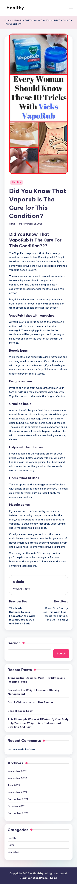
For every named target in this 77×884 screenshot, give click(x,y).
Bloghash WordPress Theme (38, 878)
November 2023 (17, 778)
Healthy (15, 7)
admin (18, 581)
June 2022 (14, 785)
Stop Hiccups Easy (20, 711)
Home (11, 845)
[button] (21, 588)
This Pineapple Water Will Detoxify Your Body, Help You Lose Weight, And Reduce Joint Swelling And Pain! (38, 723)
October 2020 (16, 806)
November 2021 (17, 792)
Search (14, 643)
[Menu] (71, 8)
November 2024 (18, 771)
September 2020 (18, 813)
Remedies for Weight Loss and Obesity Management (33, 691)
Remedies (13, 852)
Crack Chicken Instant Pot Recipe (30, 702)
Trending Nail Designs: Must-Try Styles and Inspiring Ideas (36, 679)
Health (16, 182)
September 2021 (18, 799)
